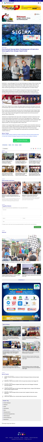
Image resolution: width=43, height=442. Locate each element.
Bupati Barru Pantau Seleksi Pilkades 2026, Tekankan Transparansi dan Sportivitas (30, 196)
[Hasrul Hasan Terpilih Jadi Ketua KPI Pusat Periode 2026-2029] (31, 269)
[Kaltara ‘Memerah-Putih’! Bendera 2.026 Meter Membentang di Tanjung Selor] (21, 247)
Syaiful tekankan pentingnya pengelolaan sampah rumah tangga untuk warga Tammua (7, 174)
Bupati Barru (6, 419)
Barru (5, 410)
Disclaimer (26, 437)
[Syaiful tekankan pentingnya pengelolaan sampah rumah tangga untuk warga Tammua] (8, 169)
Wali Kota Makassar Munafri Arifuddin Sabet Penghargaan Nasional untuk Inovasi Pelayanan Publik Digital (31, 367)
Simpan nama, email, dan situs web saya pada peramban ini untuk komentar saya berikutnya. (20, 224)
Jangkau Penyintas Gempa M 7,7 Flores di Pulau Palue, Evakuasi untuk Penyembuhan (11, 276)
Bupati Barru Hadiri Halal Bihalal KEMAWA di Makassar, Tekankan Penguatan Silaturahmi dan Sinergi (11, 196)
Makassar (6, 404)
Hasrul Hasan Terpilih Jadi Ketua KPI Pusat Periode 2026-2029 (31, 276)
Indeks (7, 437)
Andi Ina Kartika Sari (7, 417)
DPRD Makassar (7, 415)
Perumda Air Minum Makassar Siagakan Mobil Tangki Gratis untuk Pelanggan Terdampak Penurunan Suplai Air (21, 385)
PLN (13, 144)
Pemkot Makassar (7, 402)
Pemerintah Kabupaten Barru (9, 413)
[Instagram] (23, 434)
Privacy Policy (16, 437)
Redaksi (5, 52)
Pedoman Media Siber (34, 437)
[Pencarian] (40, 3)
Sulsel (20, 144)
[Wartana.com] (9, 3)
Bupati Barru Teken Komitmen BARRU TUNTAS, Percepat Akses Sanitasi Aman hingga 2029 (21, 381)
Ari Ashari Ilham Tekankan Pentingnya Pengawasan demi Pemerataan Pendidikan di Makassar (19, 136)
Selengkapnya (21, 279)
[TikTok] (25, 434)
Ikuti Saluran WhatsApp (21, 141)
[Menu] (2, 3)
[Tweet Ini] (33, 148)
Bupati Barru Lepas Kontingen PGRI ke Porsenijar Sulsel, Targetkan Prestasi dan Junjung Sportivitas (20, 393)
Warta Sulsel (4, 47)
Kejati (10, 144)
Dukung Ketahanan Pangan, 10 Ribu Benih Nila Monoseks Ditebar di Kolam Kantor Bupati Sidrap (21, 174)
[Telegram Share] (38, 148)
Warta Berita (6, 408)
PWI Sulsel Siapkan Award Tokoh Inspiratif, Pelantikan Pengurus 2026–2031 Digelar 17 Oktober (35, 162)
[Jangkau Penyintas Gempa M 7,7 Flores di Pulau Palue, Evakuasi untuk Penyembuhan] (11, 269)
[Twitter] (21, 434)
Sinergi (16, 144)
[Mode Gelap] (38, 3)
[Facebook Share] (31, 148)
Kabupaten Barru (7, 412)
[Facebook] (18, 434)
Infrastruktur (5, 144)
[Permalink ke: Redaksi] (3, 53)
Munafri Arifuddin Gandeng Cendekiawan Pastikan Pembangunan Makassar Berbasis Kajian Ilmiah (20, 134)
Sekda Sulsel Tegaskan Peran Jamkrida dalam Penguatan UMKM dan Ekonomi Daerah (20, 396)
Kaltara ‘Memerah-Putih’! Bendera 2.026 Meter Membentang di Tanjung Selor (16, 262)
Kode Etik (11, 437)
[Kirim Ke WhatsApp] (40, 148)
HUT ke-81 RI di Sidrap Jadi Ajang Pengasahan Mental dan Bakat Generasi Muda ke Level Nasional (34, 174)
